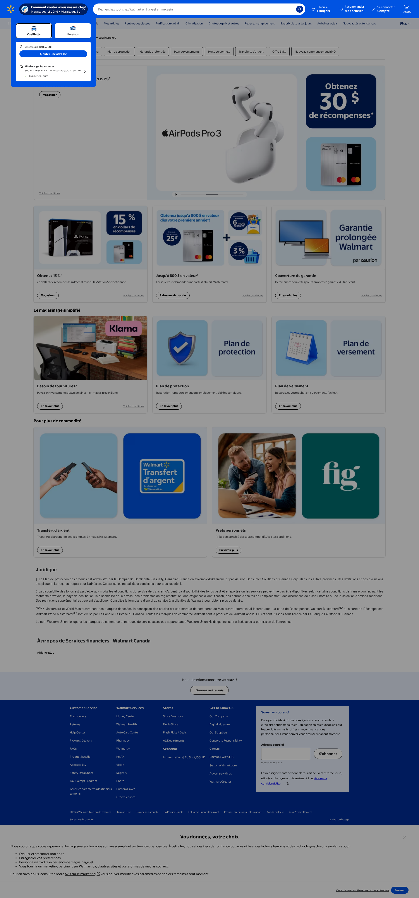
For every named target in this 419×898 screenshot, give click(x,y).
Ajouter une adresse (53, 54)
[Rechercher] (299, 9)
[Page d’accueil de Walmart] (11, 9)
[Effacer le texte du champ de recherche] (289, 9)
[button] (352, 9)
